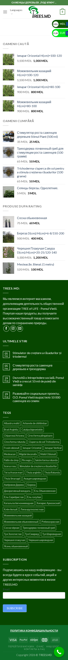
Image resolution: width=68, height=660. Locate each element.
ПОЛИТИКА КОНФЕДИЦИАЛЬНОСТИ (34, 630)
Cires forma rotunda (14, 441)
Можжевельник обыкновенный (21, 521)
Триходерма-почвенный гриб (39, 527)
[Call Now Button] (59, 652)
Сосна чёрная (11, 527)
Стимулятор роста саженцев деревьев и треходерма (33, 367)
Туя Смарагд (32, 533)
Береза (31, 484)
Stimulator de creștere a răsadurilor (38, 466)
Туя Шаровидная (51, 533)
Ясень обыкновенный (16, 546)
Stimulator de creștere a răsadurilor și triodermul (37, 354)
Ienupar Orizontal (32, 447)
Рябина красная (50, 521)
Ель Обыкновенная (45, 490)
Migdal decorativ (28, 454)
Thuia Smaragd (12, 478)
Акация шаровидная (35, 478)
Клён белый (10, 509)
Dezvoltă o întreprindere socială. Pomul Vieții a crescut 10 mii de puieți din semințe (38, 381)
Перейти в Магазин (21, 646)
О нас (40, 646)
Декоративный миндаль (17, 490)
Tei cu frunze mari (13, 472)
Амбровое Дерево (14, 484)
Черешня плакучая (14, 540)
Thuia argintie (33, 472)
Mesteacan (10, 454)
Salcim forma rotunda (46, 460)
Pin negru (27, 460)
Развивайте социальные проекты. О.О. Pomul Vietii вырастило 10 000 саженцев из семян (36, 397)
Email (6, 589)
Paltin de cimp (11, 460)
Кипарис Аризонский (48, 503)
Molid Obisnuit (48, 454)
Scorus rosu (10, 466)
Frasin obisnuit (11, 447)
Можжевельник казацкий (18, 515)
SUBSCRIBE (15, 608)
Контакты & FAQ (34, 649)
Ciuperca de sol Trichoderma (44, 441)
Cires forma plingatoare (40, 435)
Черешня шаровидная (41, 540)
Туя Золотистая (13, 533)
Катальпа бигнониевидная (18, 503)
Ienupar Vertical (53, 447)
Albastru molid (11, 423)
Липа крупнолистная (32, 509)
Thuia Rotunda (52, 472)
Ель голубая (34, 497)
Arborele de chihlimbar (35, 423)
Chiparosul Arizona (14, 435)
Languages (16, 10)
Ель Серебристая (14, 497)
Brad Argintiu (11, 429)
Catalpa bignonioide (32, 429)
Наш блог (52, 646)
